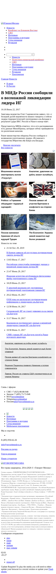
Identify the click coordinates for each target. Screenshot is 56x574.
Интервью (13, 35)
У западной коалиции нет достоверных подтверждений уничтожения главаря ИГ (26, 289)
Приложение (18, 74)
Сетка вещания (15, 40)
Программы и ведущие (18, 38)
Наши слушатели (9, 458)
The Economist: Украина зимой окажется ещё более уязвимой (28, 350)
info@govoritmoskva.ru (24, 401)
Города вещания (8, 454)
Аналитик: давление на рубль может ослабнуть (26, 343)
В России (11, 86)
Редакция (12, 42)
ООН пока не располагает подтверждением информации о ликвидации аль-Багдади (27, 300)
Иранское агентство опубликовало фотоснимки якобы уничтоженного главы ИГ (29, 277)
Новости (11, 28)
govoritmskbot (18, 396)
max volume (12, 548)
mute (9, 543)
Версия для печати (12, 145)
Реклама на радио (9, 449)
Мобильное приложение (18, 426)
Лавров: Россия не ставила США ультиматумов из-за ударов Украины (28, 375)
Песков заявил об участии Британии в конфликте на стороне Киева (28, 358)
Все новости (7, 147)
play (8, 538)
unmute (10, 545)
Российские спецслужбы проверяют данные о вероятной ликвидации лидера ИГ (28, 265)
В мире (10, 83)
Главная (4, 79)
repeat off (11, 562)
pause (9, 540)
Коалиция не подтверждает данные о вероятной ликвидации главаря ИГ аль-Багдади (29, 324)
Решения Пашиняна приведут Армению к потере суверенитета (27, 366)
